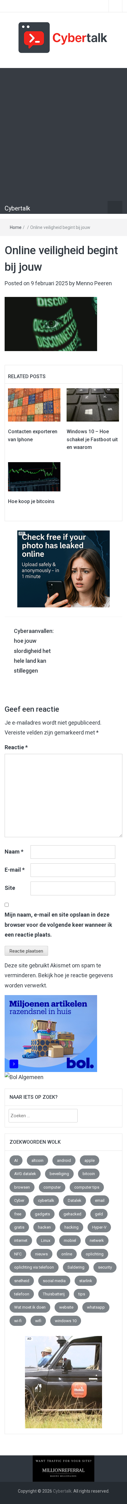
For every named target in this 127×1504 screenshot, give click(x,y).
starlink (85, 1280)
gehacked (72, 1214)
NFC (18, 1254)
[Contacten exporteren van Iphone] (34, 404)
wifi (38, 1320)
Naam (14, 851)
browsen (22, 1187)
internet (20, 1240)
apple (89, 1160)
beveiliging (59, 1173)
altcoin (37, 1160)
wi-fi (18, 1320)
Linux (45, 1240)
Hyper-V (99, 1227)
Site (10, 888)
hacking (71, 1227)
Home (16, 227)
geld (99, 1214)
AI (16, 1160)
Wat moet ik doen (30, 1307)
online (66, 1254)
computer (52, 1187)
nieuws (41, 1254)
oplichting (95, 1254)
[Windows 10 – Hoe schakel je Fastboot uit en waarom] (93, 404)
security (105, 1267)
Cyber (19, 1200)
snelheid (21, 1280)
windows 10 (65, 1320)
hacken (44, 1227)
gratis (19, 1227)
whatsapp (96, 1307)
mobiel (70, 1240)
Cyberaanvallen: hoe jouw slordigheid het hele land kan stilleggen (34, 651)
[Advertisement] (63, 134)
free (17, 1214)
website (66, 1307)
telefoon (21, 1294)
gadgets (42, 1214)
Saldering (76, 1267)
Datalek (74, 1200)
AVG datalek (25, 1173)
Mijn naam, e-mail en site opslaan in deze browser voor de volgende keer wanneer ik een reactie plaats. (58, 924)
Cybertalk (17, 208)
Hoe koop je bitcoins (31, 501)
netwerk (97, 1240)
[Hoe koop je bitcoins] (34, 476)
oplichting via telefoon (34, 1267)
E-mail (15, 869)
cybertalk (46, 1200)
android (64, 1160)
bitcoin (89, 1173)
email (99, 1200)
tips (81, 1294)
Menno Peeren (94, 283)
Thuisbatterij (54, 1294)
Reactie (16, 747)
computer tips (86, 1187)
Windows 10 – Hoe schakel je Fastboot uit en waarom (92, 439)
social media (54, 1280)
